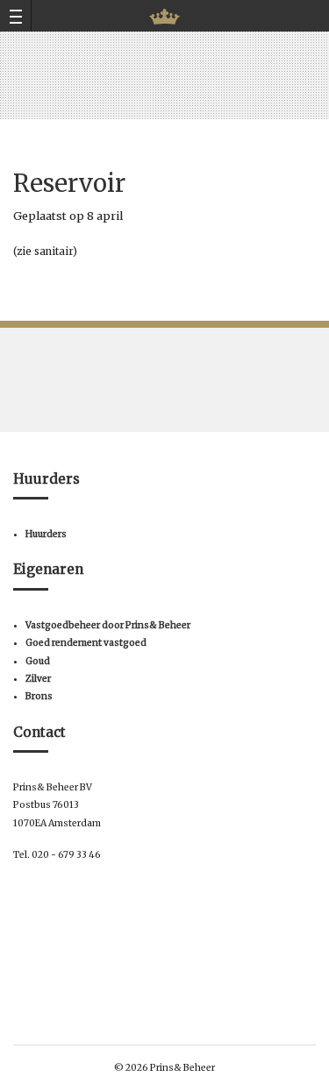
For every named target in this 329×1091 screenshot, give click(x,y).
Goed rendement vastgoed (86, 642)
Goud (37, 661)
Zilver (38, 678)
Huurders (46, 534)
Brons (39, 696)
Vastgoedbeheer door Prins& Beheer (107, 625)
